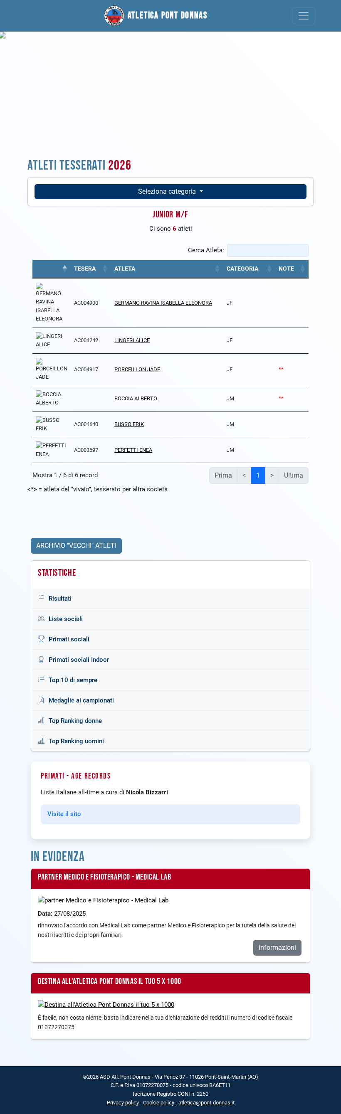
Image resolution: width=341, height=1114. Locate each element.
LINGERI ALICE (132, 340)
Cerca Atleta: (206, 250)
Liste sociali (66, 619)
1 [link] (258, 475)
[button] (64, 269)
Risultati (60, 598)
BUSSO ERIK (129, 424)
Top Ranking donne (75, 721)
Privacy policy (123, 1102)
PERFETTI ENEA (133, 450)
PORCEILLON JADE (137, 369)
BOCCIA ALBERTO (135, 398)
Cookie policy (158, 1102)
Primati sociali (69, 639)
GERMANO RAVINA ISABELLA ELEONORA (163, 303)
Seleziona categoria (168, 191)
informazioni (277, 947)
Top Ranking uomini (76, 741)
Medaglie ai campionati (81, 700)
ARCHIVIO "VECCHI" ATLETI (76, 546)
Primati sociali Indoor (79, 659)
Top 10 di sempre (73, 680)
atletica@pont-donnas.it (206, 1102)
